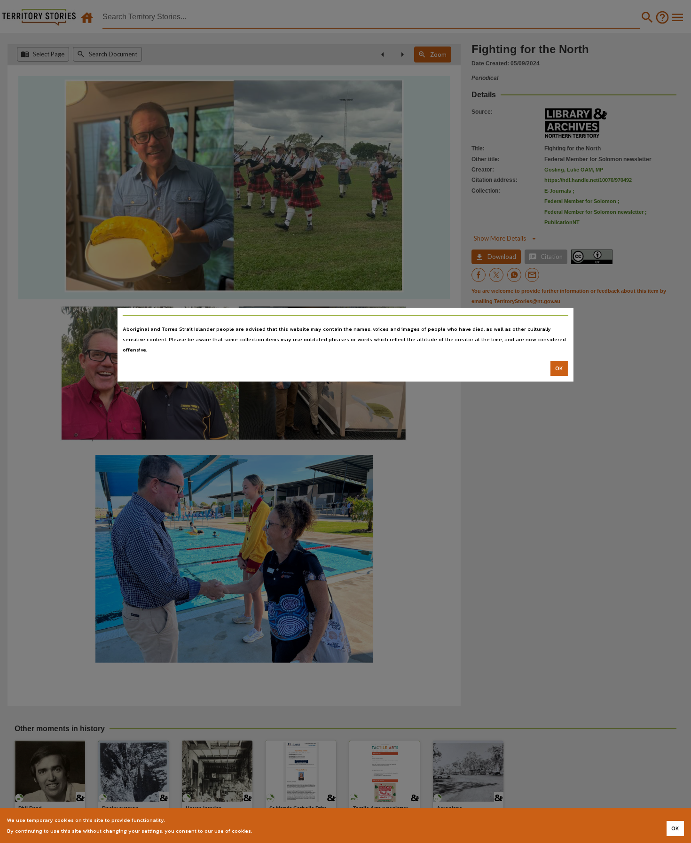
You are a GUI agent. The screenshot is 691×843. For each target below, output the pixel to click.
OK (559, 368)
